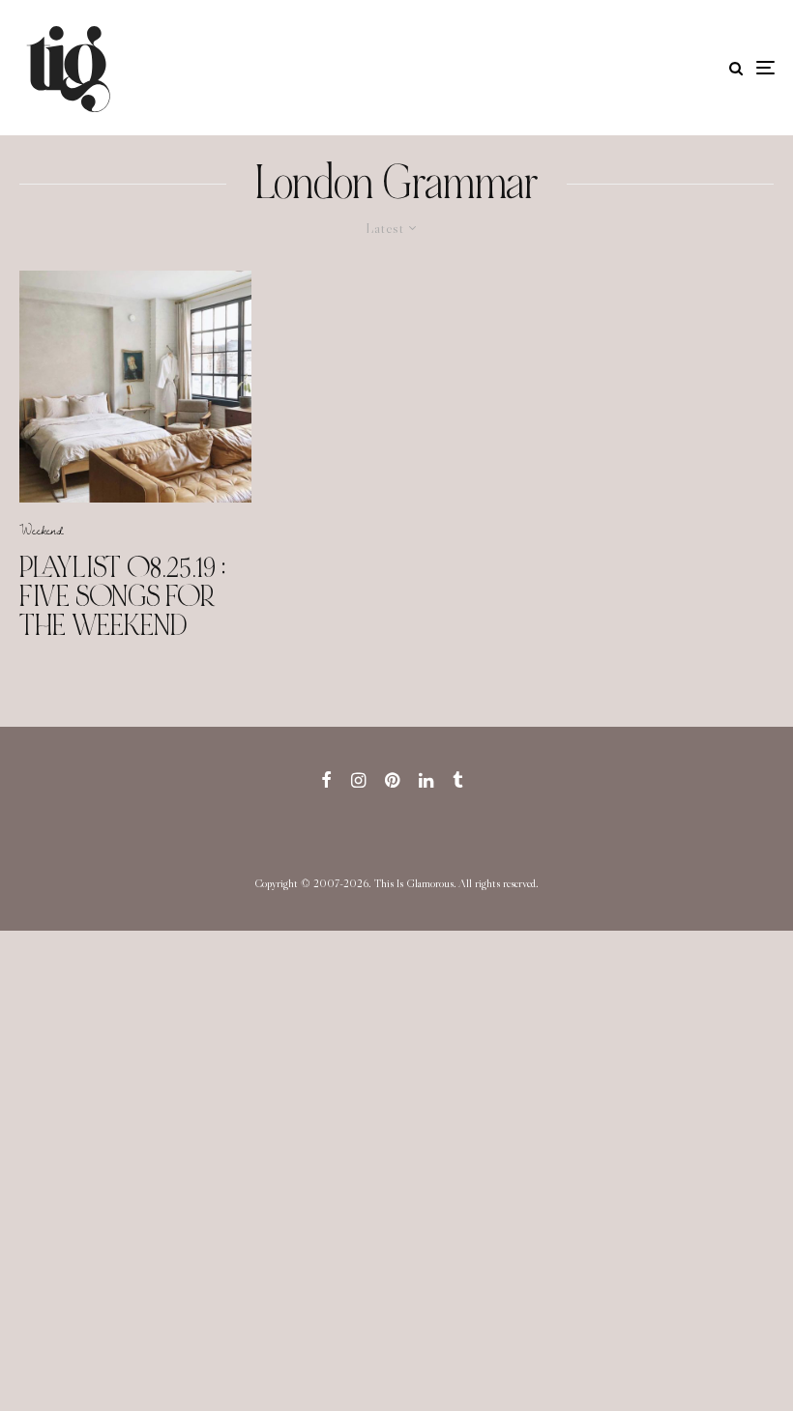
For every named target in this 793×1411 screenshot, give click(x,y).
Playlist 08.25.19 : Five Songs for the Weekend (122, 596)
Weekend (41, 529)
